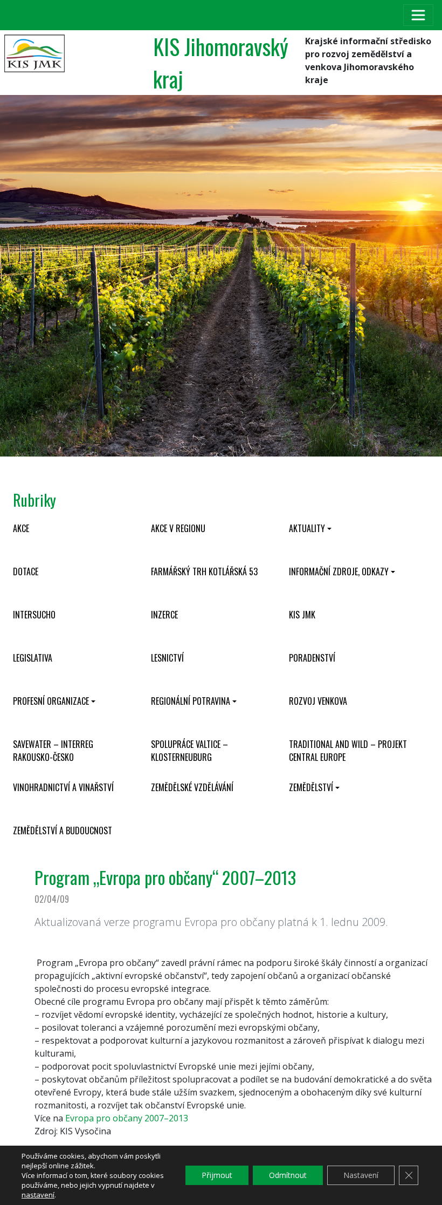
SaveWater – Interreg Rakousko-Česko (53, 751)
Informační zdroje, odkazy (339, 571)
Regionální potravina (190, 701)
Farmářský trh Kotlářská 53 (204, 571)
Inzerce (164, 614)
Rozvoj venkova (318, 701)
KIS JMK (302, 614)
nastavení (38, 1195)
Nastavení (360, 1175)
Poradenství (312, 657)
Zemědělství (311, 787)
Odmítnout (288, 1175)
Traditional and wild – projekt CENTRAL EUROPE (348, 751)
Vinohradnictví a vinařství (63, 787)
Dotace (25, 571)
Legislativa (32, 657)
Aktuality (307, 528)
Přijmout (217, 1175)
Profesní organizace (51, 701)
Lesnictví (167, 657)
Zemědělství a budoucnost (62, 830)
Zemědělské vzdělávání (192, 787)
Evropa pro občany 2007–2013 (126, 1118)
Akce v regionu (178, 528)
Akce (21, 528)
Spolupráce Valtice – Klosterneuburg (189, 751)
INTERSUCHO (34, 614)
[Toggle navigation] (418, 15)
